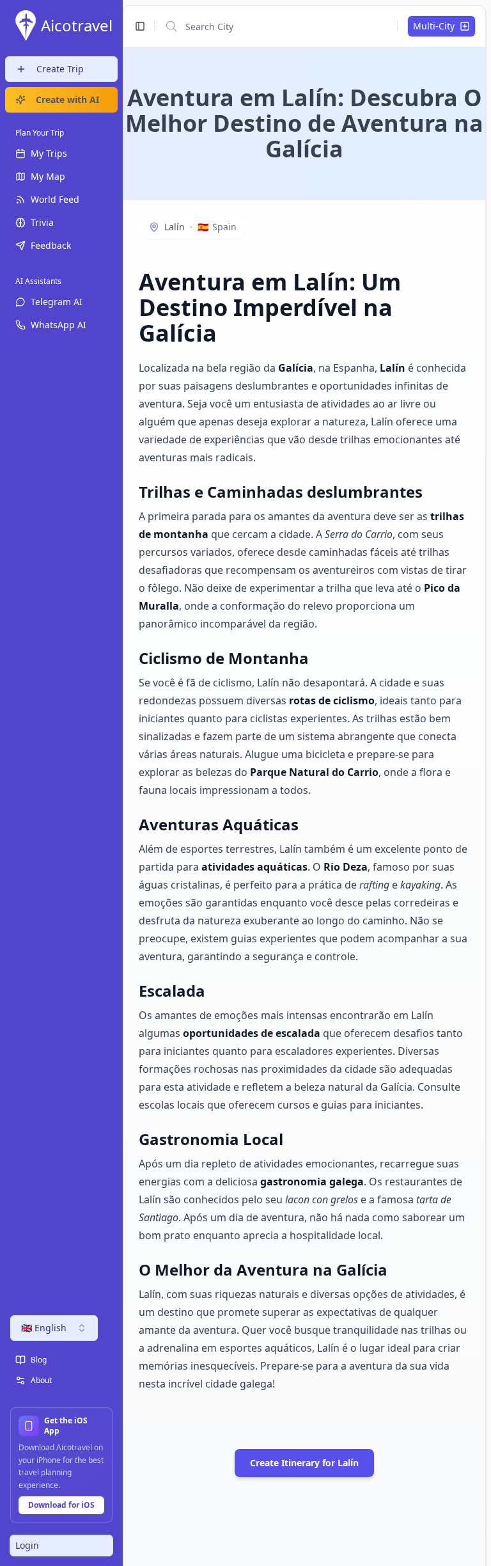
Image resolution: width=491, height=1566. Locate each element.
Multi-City (434, 26)
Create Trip (60, 69)
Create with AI (67, 99)
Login (27, 1545)
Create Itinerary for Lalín (304, 1463)
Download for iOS (61, 1504)
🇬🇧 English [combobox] (43, 1328)
